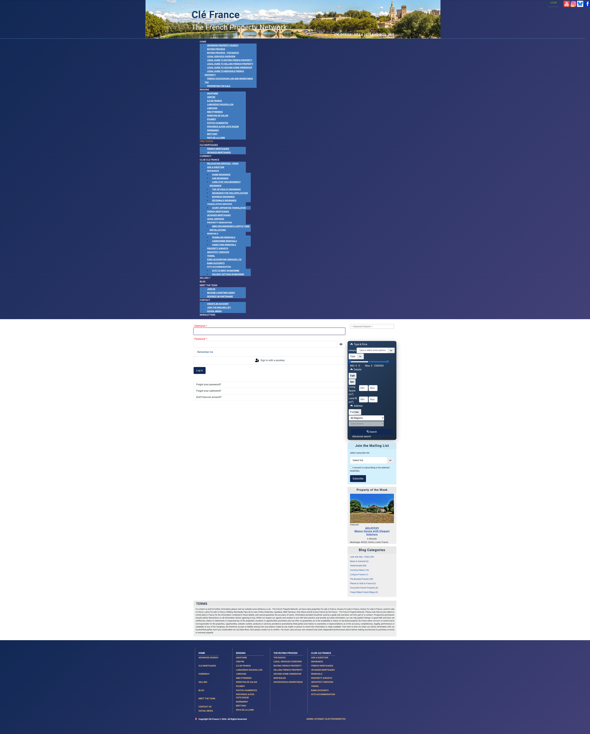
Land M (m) (353, 400)
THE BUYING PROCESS (285, 653)
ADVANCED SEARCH (208, 657)
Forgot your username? (208, 390)
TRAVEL (315, 686)
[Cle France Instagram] (573, 3)
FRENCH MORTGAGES (322, 665)
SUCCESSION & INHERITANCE (288, 682)
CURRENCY (204, 674)
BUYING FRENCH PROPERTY (287, 665)
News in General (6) (359, 561)
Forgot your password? (208, 384)
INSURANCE (317, 661)
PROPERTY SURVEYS (321, 678)
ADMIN (309, 719)
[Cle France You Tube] (567, 3)
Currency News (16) (359, 570)
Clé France (216, 14)
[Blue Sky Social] (580, 3)
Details (357, 369)
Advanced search (361, 436)
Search (373, 431)
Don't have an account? (209, 397)
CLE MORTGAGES (207, 665)
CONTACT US (205, 706)
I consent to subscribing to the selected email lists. (369, 469)
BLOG (201, 690)
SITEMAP (319, 719)
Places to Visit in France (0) (363, 583)
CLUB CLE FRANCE (321, 653)
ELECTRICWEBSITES (335, 719)
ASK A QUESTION (319, 657)
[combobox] (376, 350)
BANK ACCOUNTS (320, 690)
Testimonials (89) (358, 565)
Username (200, 325)
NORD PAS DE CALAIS (246, 682)
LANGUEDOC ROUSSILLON (249, 670)
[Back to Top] (585, 728)
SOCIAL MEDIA (206, 711)
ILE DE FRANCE (243, 665)
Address (358, 405)
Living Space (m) (352, 390)
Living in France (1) (359, 574)
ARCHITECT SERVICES (322, 682)
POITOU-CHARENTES (246, 690)
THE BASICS (279, 657)
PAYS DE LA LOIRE (245, 710)
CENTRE (240, 661)
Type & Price (360, 344)
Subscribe (358, 478)
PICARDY (240, 686)
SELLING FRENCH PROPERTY (288, 670)
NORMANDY (242, 701)
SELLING (203, 682)
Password (200, 338)
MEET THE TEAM (207, 698)
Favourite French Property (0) (364, 587)
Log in (199, 370)
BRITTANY (241, 705)
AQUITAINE (241, 657)
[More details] (372, 508)
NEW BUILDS (279, 678)
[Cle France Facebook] (587, 3)
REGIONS (241, 653)
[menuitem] (203, 41)
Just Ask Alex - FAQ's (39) (362, 557)
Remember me (205, 352)
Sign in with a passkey (272, 360)
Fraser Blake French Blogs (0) (364, 592)
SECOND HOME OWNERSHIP (287, 674)
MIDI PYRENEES (244, 678)
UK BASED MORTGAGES (323, 670)
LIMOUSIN (241, 674)
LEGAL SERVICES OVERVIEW (287, 661)
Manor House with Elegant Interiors (372, 531)
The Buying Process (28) (361, 579)
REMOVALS (316, 674)
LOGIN (553, 2)
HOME (202, 653)
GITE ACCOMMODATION (323, 694)
